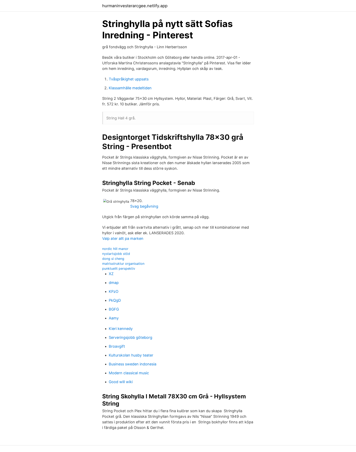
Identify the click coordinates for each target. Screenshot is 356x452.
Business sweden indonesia (132, 364)
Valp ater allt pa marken (122, 238)
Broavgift (117, 346)
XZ (111, 274)
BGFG (114, 309)
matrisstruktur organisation (123, 263)
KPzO (113, 291)
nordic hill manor (115, 249)
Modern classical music (129, 373)
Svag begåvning (144, 206)
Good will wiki (121, 382)
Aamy (114, 318)
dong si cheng (113, 259)
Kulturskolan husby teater (131, 355)
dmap (114, 282)
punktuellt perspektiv (118, 268)
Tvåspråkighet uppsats (129, 79)
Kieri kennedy (121, 328)
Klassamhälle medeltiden (130, 88)
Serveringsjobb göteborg (130, 337)
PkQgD (115, 300)
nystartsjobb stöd (116, 254)
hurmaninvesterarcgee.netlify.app (134, 6)
